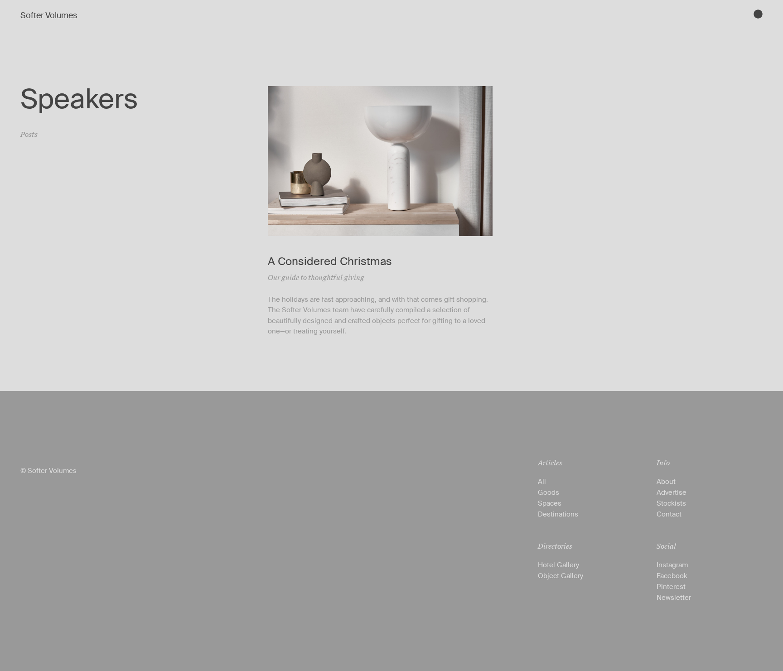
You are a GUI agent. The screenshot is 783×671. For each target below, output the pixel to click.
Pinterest (671, 586)
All (542, 481)
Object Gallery (560, 575)
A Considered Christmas (330, 261)
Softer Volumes (48, 15)
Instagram (672, 565)
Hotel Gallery (558, 565)
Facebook (672, 575)
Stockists (671, 503)
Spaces (549, 503)
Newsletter (674, 597)
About (666, 481)
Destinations (558, 514)
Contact (669, 514)
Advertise (671, 492)
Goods (548, 492)
